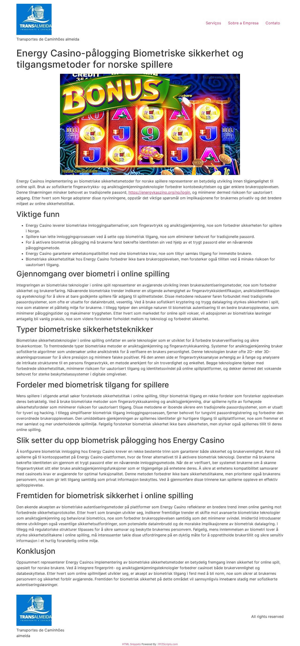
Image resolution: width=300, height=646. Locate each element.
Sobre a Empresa (243, 23)
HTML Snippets (131, 644)
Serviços (213, 23)
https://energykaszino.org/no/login (159, 192)
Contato (273, 23)
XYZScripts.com (168, 644)
